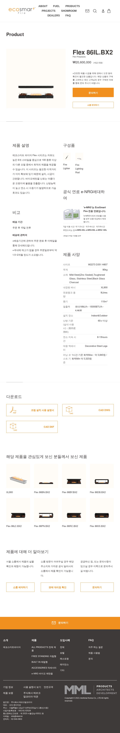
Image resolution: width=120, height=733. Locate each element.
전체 (62, 647)
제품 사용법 (94, 653)
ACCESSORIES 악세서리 (44, 668)
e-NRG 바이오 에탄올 (42, 673)
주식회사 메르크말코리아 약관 (31, 695)
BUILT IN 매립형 (40, 662)
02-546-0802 (16, 719)
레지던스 (64, 664)
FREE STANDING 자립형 (44, 656)
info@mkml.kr (17, 716)
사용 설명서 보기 (32, 687)
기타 (62, 670)
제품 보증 (8, 693)
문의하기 (63, 622)
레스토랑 (64, 658)
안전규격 (48, 687)
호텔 (62, 653)
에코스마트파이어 (12, 647)
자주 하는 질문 (95, 647)
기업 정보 (8, 687)
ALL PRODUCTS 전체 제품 (44, 649)
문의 (90, 658)
